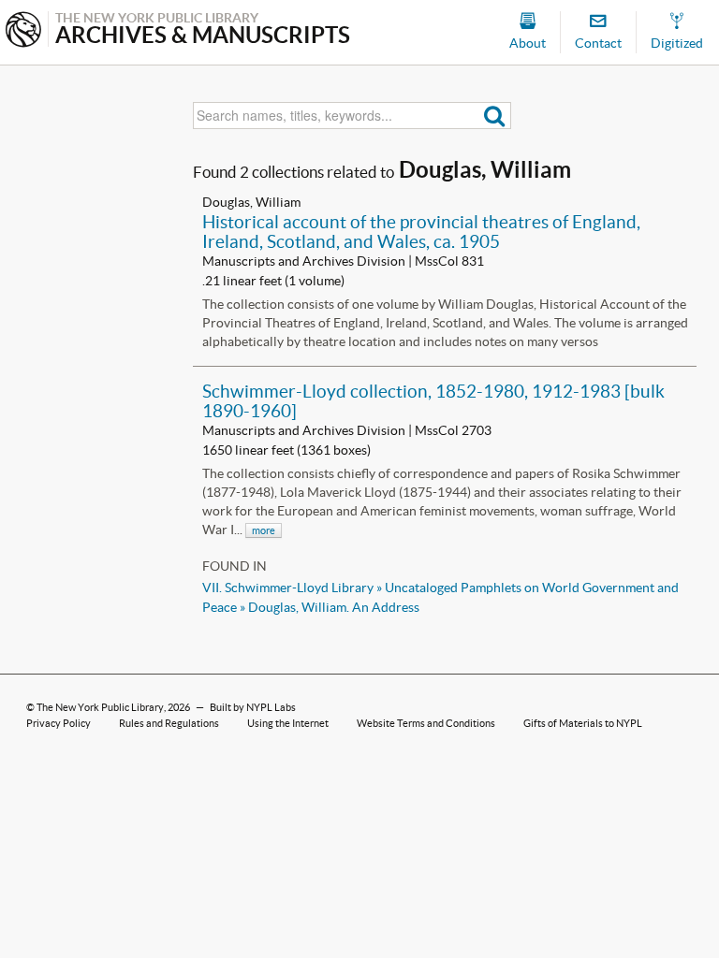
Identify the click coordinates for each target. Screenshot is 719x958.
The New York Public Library (100, 707)
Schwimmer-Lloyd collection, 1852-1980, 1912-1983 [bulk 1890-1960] (433, 401)
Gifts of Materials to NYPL (582, 723)
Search (494, 115)
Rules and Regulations (169, 723)
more (263, 530)
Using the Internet (288, 723)
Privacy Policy (58, 723)
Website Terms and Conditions (426, 723)
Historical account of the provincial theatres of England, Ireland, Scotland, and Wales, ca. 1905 (421, 231)
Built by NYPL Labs (253, 707)
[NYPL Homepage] (23, 31)
